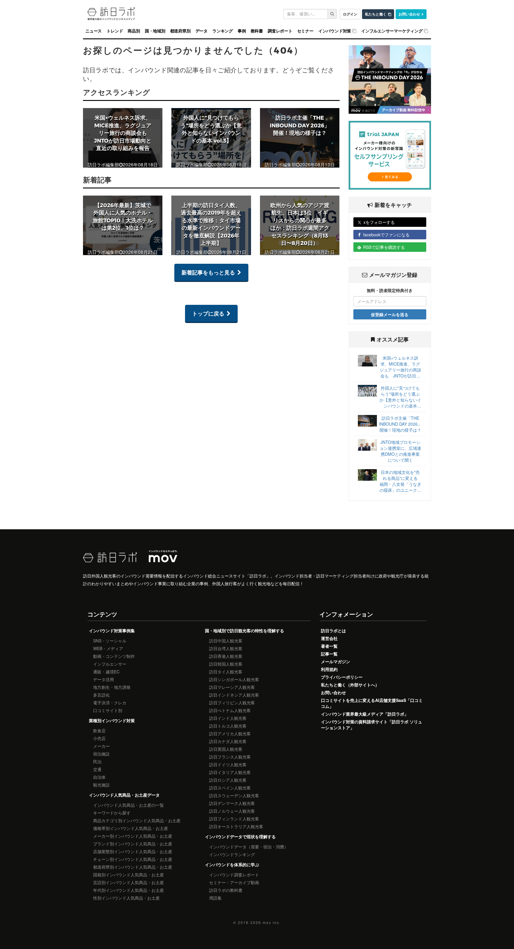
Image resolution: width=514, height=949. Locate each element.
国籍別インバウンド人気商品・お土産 (128, 875)
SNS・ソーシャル (109, 641)
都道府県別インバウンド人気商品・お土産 (132, 867)
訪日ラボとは (333, 630)
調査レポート (280, 31)
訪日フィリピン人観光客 (232, 702)
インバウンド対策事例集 (112, 630)
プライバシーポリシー (342, 677)
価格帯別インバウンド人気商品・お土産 (130, 828)
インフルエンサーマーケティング (392, 31)
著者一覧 (329, 646)
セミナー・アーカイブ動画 (234, 882)
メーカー (101, 746)
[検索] (332, 14)
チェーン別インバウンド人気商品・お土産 (132, 859)
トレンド (114, 31)
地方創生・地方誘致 (112, 687)
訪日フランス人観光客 (230, 757)
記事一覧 (329, 654)
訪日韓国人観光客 (225, 664)
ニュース (93, 31)
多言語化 (101, 695)
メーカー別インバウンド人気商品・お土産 (132, 836)
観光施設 (101, 785)
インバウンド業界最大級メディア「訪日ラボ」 (364, 714)
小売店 (99, 738)
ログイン (350, 14)
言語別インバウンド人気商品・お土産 (128, 882)
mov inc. (272, 922)
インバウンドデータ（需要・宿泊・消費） (248, 847)
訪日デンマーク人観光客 (232, 803)
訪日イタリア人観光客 (230, 772)
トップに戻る (208, 313)
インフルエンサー (109, 664)
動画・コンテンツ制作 (114, 656)
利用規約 (329, 669)
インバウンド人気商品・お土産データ (124, 795)
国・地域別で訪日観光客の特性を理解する (244, 630)
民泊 (97, 761)
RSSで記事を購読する (384, 247)
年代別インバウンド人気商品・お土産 (128, 890)
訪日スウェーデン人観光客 (234, 795)
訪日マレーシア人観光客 (232, 687)
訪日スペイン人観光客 (230, 788)
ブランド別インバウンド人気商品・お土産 (132, 844)
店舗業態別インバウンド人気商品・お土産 (132, 851)
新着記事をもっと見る (208, 272)
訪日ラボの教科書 (225, 890)
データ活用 (103, 679)
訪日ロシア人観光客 (228, 780)
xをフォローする (379, 222)
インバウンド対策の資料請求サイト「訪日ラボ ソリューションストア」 (371, 725)
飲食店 (99, 730)
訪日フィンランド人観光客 (234, 819)
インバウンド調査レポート (234, 875)
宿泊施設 (101, 754)
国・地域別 (155, 31)
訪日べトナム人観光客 (230, 710)
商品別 (134, 31)
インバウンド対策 (334, 31)
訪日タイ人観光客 (225, 672)
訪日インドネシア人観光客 (234, 695)
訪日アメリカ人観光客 (230, 733)
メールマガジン (335, 661)
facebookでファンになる (386, 235)
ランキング (222, 31)
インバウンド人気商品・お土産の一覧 (128, 805)
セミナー (305, 31)
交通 (97, 769)
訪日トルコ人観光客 (228, 726)
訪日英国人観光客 (225, 749)
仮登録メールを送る (389, 314)
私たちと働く (375, 14)
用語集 (215, 898)
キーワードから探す (112, 813)
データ (201, 31)
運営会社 (329, 638)
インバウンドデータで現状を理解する (240, 836)
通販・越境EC (106, 672)
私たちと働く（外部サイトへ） (350, 685)
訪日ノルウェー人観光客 (232, 811)
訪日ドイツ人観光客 (228, 764)
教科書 (257, 31)
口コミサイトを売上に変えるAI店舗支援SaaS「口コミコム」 (372, 703)
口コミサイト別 (107, 710)
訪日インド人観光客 (228, 718)
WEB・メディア (108, 648)
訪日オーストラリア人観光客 (236, 826)
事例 (242, 31)
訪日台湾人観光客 (225, 648)
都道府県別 (180, 31)
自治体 (99, 777)
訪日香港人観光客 (225, 656)
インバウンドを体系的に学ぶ (232, 864)
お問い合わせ (409, 14)
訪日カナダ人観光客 (228, 741)
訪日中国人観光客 (225, 641)
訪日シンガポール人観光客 (234, 679)
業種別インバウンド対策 (112, 720)
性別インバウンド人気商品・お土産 (126, 898)
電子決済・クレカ (109, 702)
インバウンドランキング (232, 854)
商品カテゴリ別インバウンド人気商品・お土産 (137, 820)
